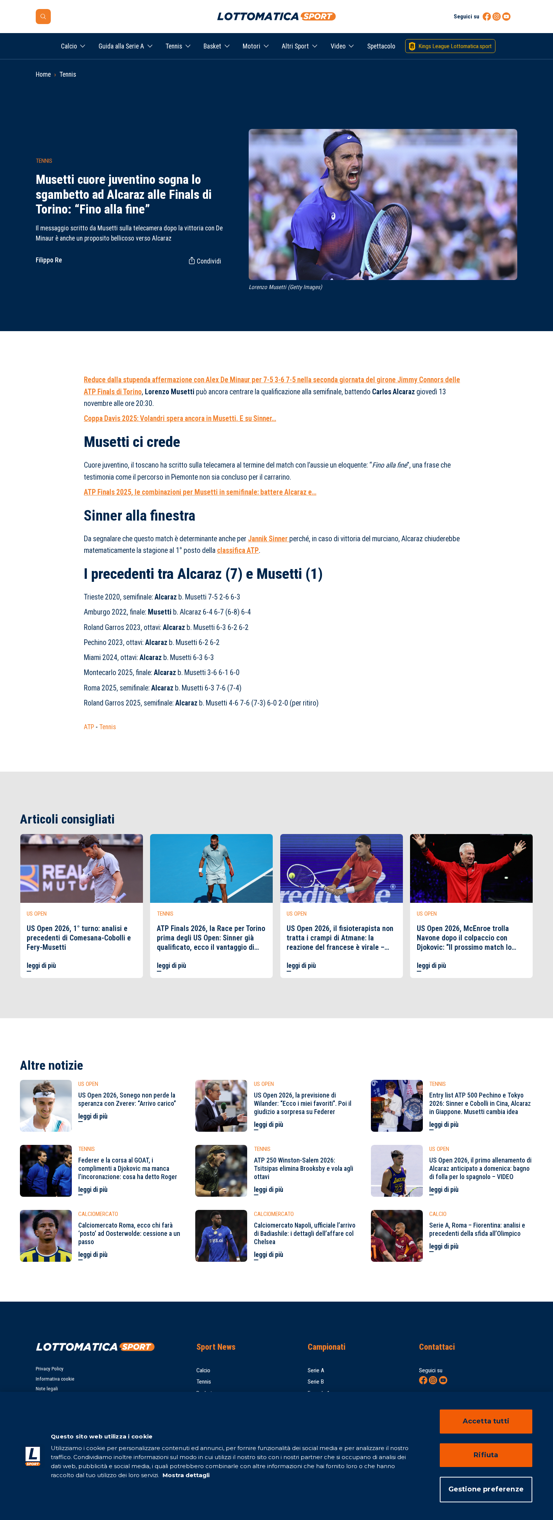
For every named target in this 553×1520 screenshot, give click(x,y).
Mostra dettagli (185, 1475)
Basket (212, 46)
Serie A (316, 1370)
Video (338, 46)
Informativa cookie (55, 1379)
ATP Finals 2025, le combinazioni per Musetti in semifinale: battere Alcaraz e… (200, 492)
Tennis (174, 46)
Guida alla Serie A (121, 46)
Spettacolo (381, 46)
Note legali (47, 1388)
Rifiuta (486, 1455)
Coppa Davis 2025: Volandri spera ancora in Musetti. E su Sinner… (180, 418)
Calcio (69, 46)
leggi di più (41, 965)
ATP (89, 727)
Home (43, 74)
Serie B (316, 1381)
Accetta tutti (486, 1421)
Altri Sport (295, 46)
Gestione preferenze (486, 1489)
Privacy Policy (50, 1369)
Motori (251, 46)
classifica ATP (238, 550)
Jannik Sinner (268, 538)
